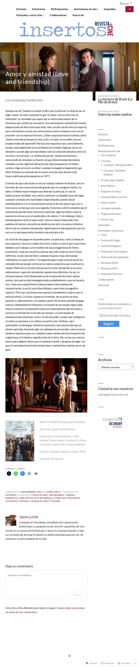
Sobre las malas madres (115, 113)
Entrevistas (38, 9)
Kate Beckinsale (43, 498)
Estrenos (21, 9)
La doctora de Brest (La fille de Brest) (115, 99)
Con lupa (105, 160)
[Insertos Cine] (69, 30)
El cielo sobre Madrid (112, 180)
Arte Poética (108, 185)
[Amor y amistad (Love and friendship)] (69, 71)
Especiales (110, 9)
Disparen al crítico (111, 191)
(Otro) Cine (107, 219)
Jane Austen (26, 498)
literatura (59, 498)
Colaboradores (58, 15)
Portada (23, 501)
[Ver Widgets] (129, 9)
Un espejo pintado (111, 208)
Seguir (109, 324)
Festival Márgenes (111, 245)
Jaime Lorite (53, 492)
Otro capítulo (108, 155)
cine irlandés (56, 495)
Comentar (77, 595)
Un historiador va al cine (114, 197)
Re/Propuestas (59, 9)
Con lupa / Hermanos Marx (118, 164)
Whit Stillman (52, 501)
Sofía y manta (108, 202)
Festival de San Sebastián (115, 257)
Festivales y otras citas (29, 15)
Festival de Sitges (110, 240)
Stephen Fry (36, 501)
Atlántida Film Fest (111, 273)
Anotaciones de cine (85, 9)
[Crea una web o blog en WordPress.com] (69, 655)
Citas (104, 234)
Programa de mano (111, 213)
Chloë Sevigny (40, 495)
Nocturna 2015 (109, 268)
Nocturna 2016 (109, 262)
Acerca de (78, 15)
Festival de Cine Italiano (114, 251)
